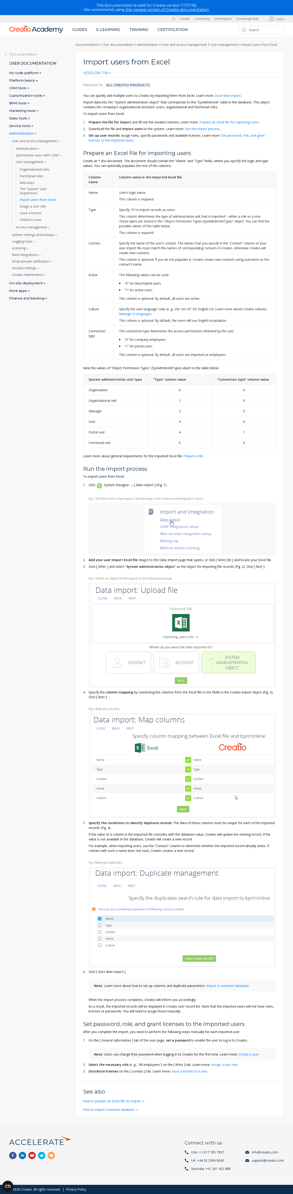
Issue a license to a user (189, 1071)
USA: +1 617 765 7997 (207, 1152)
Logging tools (22, 241)
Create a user (249, 1054)
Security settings (24, 268)
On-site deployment (26, 283)
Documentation (87, 44)
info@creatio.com (265, 1152)
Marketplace (223, 19)
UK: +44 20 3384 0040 (207, 1160)
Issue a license (30, 213)
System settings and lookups (33, 235)
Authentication (27, 149)
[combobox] (97, 74)
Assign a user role (224, 1064)
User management (224, 44)
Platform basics (22, 81)
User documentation (117, 44)
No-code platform (24, 73)
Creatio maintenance (28, 275)
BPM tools (18, 103)
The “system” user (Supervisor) (33, 191)
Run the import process (202, 129)
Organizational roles (34, 169)
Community (202, 19)
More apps (18, 291)
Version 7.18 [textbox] (95, 73)
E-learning (108, 30)
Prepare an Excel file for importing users (229, 122)
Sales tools (18, 118)
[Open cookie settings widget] (7, 1186)
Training (138, 30)
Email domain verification (31, 261)
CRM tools (18, 88)
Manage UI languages (135, 314)
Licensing (19, 248)
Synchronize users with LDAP (38, 155)
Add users (27, 183)
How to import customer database (109, 1109)
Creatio (185, 19)
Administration (147, 44)
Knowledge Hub (247, 19)
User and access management (184, 44)
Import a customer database (227, 985)
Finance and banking (27, 298)
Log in (280, 19)
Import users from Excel (37, 200)
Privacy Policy (76, 1189)
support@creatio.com (268, 1160)
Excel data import (228, 95)
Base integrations (25, 255)
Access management (32, 227)
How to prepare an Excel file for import (112, 1101)
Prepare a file (193, 456)
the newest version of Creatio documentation (167, 10)
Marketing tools (22, 111)
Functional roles (31, 176)
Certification (172, 30)
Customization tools (26, 96)
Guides (79, 30)
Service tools (20, 126)
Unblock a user (31, 220)
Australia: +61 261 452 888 (211, 1168)
